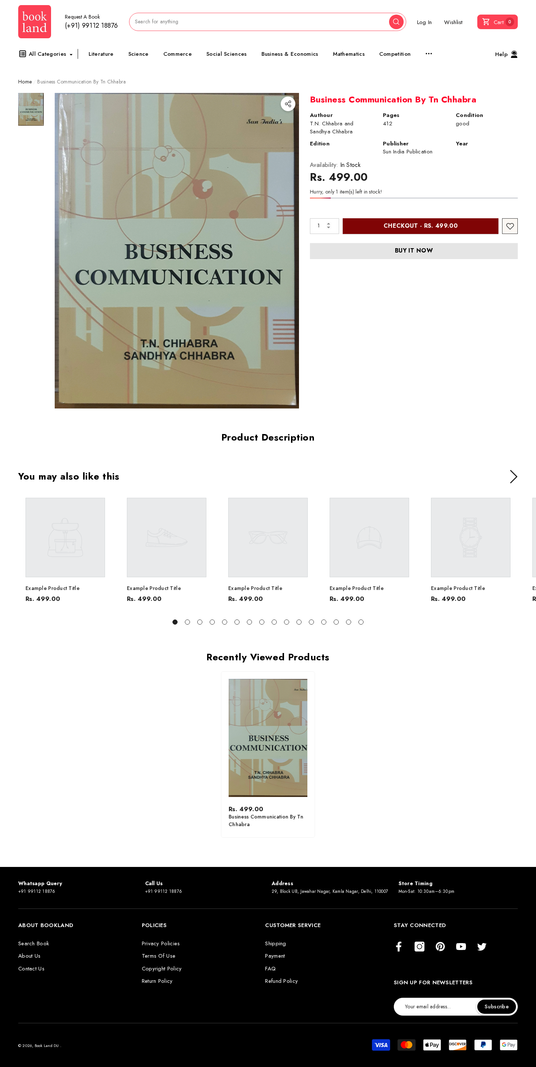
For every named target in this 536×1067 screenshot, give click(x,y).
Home (25, 81)
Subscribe (497, 1006)
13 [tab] (323, 622)
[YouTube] (461, 947)
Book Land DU (47, 1045)
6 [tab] (237, 622)
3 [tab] (199, 622)
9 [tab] (274, 622)
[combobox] (259, 22)
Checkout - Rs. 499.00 (421, 226)
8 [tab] (261, 622)
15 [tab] (348, 622)
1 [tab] (175, 622)
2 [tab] (187, 622)
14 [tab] (336, 622)
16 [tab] (361, 622)
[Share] (288, 104)
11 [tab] (299, 622)
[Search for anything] (267, 22)
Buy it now (414, 250)
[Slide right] (513, 476)
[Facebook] (398, 947)
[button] (497, 22)
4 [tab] (212, 622)
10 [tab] (286, 622)
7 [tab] (249, 622)
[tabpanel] (65, 550)
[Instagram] (419, 947)
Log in (424, 22)
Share (288, 104)
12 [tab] (311, 622)
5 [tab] (224, 622)
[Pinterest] (440, 947)
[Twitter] (481, 947)
